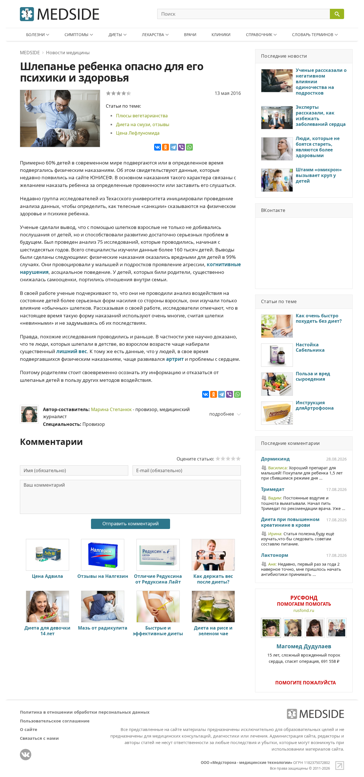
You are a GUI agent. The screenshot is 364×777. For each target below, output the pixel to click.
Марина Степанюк (111, 409)
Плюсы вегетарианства (142, 116)
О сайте (28, 729)
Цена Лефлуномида (138, 133)
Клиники (221, 34)
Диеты (115, 34)
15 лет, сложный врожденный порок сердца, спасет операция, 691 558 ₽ (303, 653)
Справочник (259, 34)
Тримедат (272, 489)
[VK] (25, 754)
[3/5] (118, 93)
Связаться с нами (39, 738)
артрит (175, 359)
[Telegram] (173, 147)
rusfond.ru (303, 610)
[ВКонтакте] (157, 147)
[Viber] (181, 147)
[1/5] (108, 93)
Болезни (35, 34)
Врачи (190, 34)
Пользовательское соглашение (55, 721)
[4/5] (123, 93)
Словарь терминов (312, 34)
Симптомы (76, 34)
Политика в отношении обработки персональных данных (85, 712)
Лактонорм (274, 555)
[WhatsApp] (189, 147)
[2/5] (113, 93)
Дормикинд (275, 459)
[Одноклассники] (165, 147)
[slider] (228, 458)
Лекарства (153, 34)
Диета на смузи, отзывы (142, 124)
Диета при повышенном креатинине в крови (290, 522)
